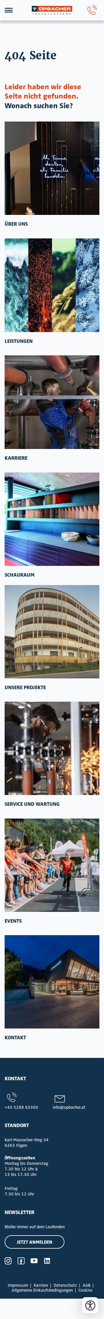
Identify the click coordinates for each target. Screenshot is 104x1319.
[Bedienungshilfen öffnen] (90, 1305)
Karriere (41, 1285)
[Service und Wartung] (52, 748)
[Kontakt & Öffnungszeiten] (52, 982)
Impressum (18, 1285)
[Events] (52, 865)
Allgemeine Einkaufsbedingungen (42, 1290)
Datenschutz (65, 1285)
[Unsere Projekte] (52, 631)
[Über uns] (52, 168)
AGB (86, 1285)
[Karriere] (52, 402)
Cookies (86, 1290)
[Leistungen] (52, 285)
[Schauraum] (52, 519)
